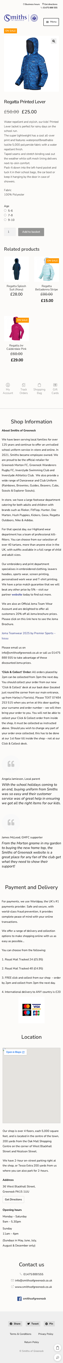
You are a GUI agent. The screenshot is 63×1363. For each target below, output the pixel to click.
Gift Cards (55, 391)
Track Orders (24, 391)
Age (6, 206)
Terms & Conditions (20, 1334)
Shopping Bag (39, 391)
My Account (8, 391)
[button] (54, 41)
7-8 (10, 215)
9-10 (11, 220)
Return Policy (31, 1342)
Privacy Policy (45, 1334)
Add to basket (31, 232)
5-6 (10, 211)
